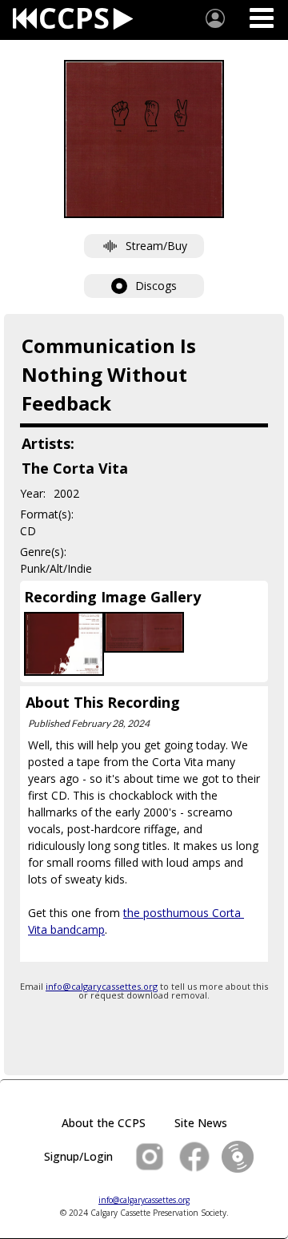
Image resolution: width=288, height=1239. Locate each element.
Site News (200, 1122)
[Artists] (215, 18)
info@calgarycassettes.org (102, 986)
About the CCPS (104, 1122)
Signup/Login (78, 1156)
